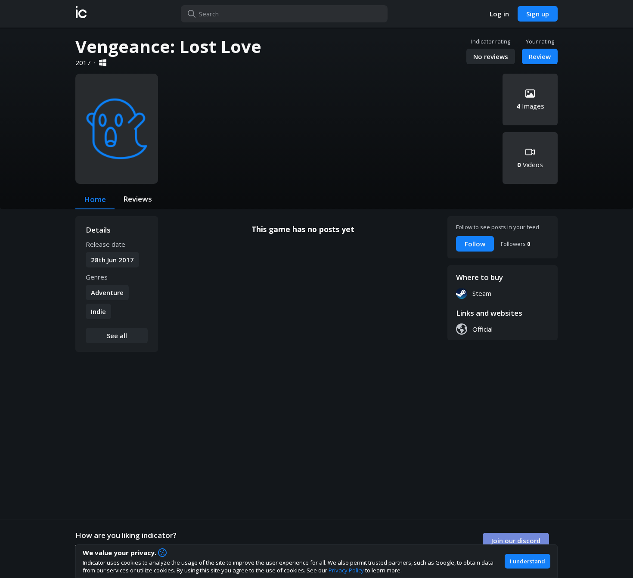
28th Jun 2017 (112, 259)
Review (540, 56)
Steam (481, 293)
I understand (527, 561)
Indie (98, 311)
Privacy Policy (346, 570)
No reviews (490, 56)
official (482, 329)
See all (117, 335)
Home (95, 199)
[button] (81, 13)
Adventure (107, 292)
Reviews (137, 199)
